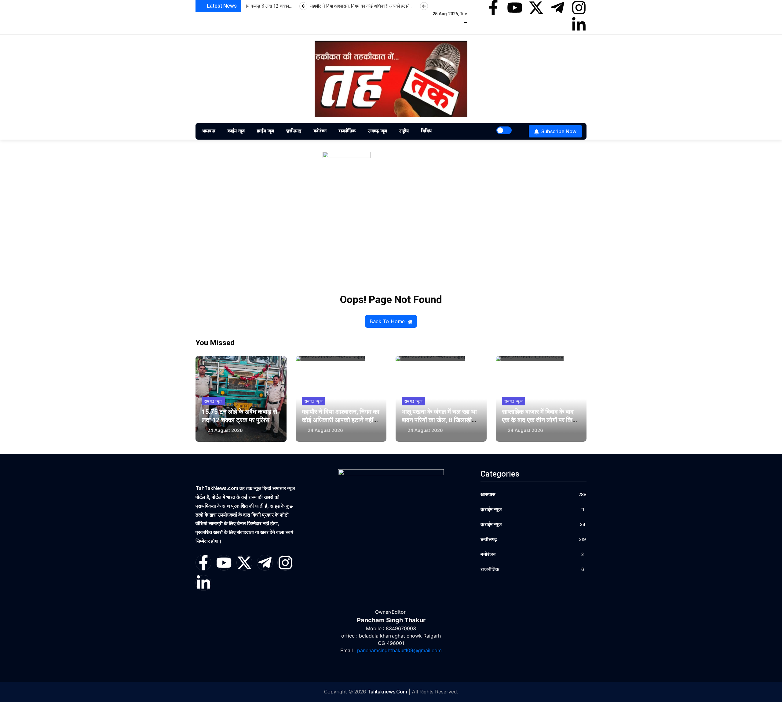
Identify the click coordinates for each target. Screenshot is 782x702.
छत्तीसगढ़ (293, 131)
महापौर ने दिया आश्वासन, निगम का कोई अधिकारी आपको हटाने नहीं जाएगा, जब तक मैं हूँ (340, 420)
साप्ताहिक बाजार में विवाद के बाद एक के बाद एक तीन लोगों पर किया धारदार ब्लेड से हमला (540, 420)
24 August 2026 (225, 430)
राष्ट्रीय (403, 131)
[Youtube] (514, 7)
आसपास (208, 131)
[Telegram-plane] (557, 7)
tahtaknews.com (387, 692)
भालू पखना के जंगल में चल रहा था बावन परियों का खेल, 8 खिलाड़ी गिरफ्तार (439, 420)
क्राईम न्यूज (235, 131)
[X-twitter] (536, 7)
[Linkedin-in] (578, 24)
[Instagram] (578, 7)
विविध (426, 131)
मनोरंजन (319, 131)
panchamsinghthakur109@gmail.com (399, 650)
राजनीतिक (347, 131)
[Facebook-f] (493, 7)
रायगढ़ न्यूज (377, 131)
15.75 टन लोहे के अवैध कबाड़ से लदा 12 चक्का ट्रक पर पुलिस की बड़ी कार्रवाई (239, 420)
